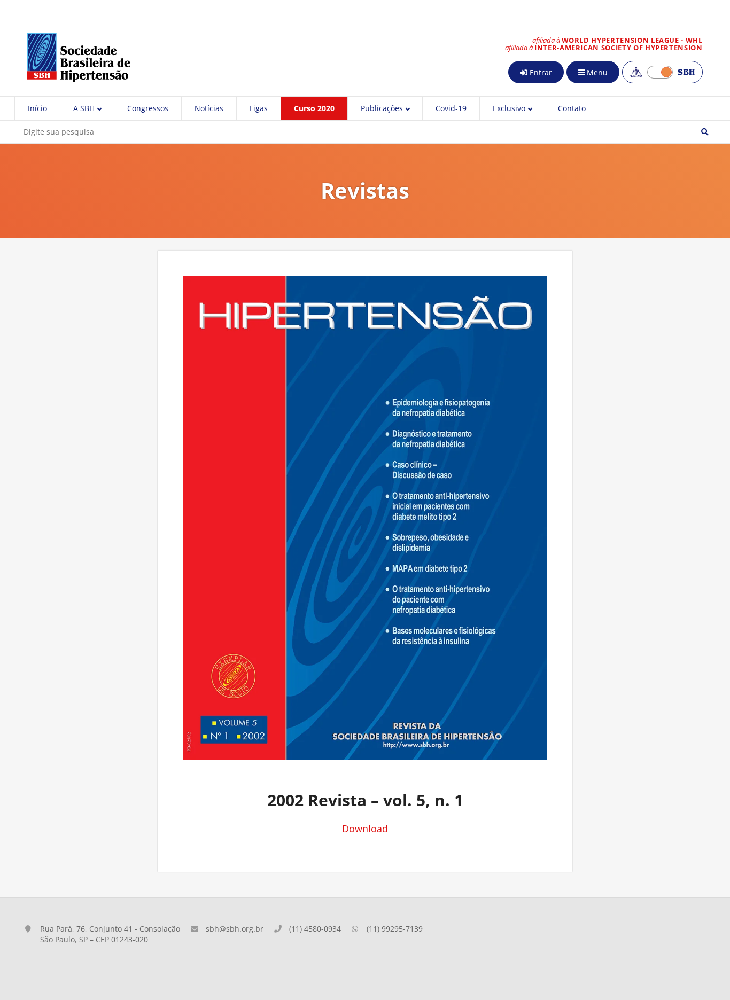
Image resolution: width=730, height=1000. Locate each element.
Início (37, 108)
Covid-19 (451, 108)
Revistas (365, 190)
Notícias (209, 108)
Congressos (147, 108)
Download (365, 828)
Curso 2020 (314, 108)
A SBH (84, 108)
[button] (705, 132)
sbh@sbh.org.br (234, 929)
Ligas (259, 108)
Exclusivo (509, 108)
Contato (572, 108)
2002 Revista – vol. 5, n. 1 (365, 800)
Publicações (382, 108)
